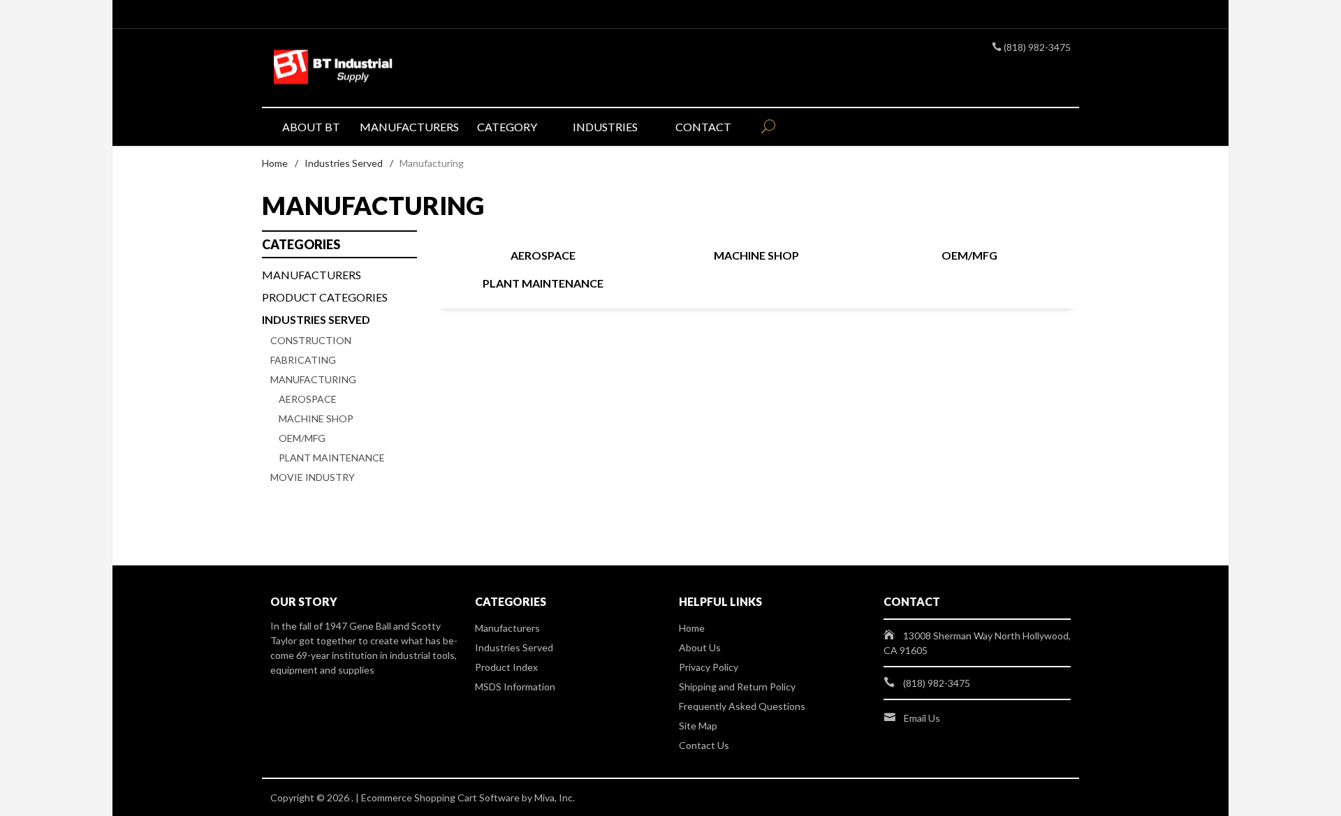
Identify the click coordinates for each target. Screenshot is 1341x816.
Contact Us (704, 745)
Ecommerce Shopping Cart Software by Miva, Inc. (468, 797)
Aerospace (543, 255)
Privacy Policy (708, 667)
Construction (310, 340)
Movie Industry (312, 477)
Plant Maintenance (543, 283)
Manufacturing (313, 379)
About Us (700, 647)
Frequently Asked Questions (742, 706)
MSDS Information (515, 686)
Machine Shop (756, 255)
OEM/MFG (969, 255)
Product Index (506, 667)
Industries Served (344, 163)
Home (275, 163)
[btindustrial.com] (398, 68)
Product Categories (325, 297)
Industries (605, 126)
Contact (703, 126)
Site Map (698, 726)
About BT (311, 126)
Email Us (922, 718)
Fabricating (303, 360)
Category (507, 126)
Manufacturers (408, 126)
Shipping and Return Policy (737, 686)
